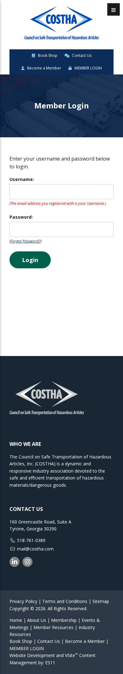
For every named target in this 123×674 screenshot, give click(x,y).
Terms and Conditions (64, 601)
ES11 (50, 663)
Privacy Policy (23, 601)
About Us (36, 620)
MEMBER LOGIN (87, 68)
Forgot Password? (25, 241)
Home (15, 620)
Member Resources (53, 627)
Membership (64, 620)
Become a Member (43, 68)
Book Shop (47, 55)
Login (30, 260)
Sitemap (100, 601)
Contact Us (81, 55)
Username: (21, 179)
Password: (21, 217)
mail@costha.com (35, 549)
